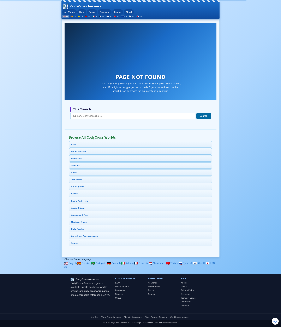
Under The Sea (78, 151)
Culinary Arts (77, 186)
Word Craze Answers (111, 317)
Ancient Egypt (78, 208)
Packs (92, 12)
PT (82, 16)
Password (104, 12)
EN (67, 16)
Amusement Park (79, 215)
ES (75, 16)
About (129, 12)
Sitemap (185, 305)
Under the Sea (122, 286)
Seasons (75, 165)
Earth (73, 144)
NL (111, 16)
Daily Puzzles (77, 229)
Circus (74, 172)
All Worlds (69, 12)
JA (141, 16)
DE (89, 16)
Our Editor (186, 301)
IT (96, 16)
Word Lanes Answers (179, 317)
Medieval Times (79, 222)
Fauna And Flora (79, 201)
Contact (184, 286)
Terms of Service (189, 298)
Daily (81, 12)
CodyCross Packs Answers (84, 236)
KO (133, 16)
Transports (76, 179)
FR (103, 16)
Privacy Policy (187, 290)
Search (117, 12)
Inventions (76, 158)
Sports (74, 194)
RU (125, 16)
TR (118, 16)
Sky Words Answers (133, 317)
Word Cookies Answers (156, 317)
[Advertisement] (140, 50)
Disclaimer (186, 294)
